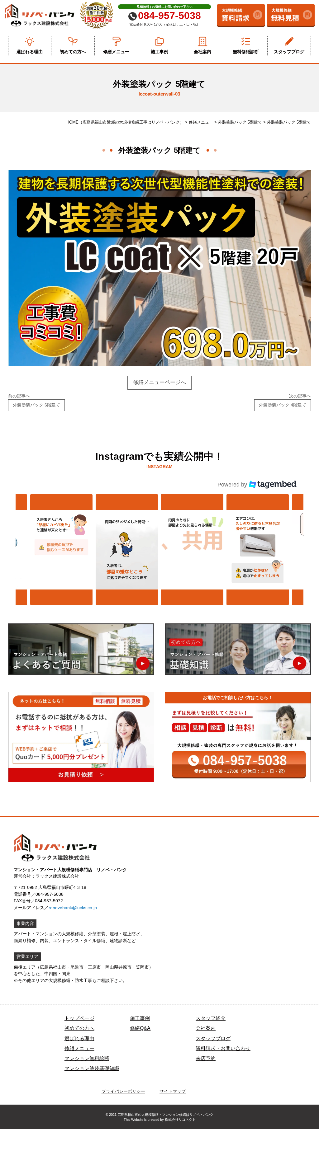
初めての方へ (73, 51)
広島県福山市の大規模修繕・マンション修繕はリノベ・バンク (165, 1114)
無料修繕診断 (246, 51)
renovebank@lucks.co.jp (73, 907)
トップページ (79, 1018)
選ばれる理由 (30, 51)
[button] (61, 549)
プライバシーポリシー (123, 1091)
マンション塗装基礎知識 (91, 1068)
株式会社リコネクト (180, 1119)
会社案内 (202, 51)
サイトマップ (173, 1091)
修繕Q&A (140, 1028)
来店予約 (206, 1058)
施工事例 (159, 51)
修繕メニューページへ (159, 382)
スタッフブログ (289, 51)
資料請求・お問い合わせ (223, 1048)
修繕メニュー (116, 51)
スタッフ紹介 (211, 1018)
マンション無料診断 (86, 1058)
